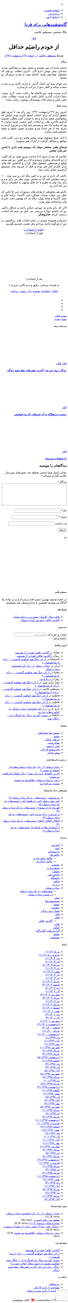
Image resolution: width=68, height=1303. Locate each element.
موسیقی (55, 937)
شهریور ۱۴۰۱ (50, 1020)
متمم (57, 736)
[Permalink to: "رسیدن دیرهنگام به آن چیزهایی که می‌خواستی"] (40, 404)
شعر (57, 897)
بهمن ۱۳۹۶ (50, 1129)
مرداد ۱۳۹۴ (51, 1189)
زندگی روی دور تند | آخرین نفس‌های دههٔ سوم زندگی (37, 370)
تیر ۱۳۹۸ (52, 1080)
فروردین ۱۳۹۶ (49, 1162)
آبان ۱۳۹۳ (52, 1199)
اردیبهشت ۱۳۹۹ (48, 1057)
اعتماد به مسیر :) (50, 770)
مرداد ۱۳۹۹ (51, 1050)
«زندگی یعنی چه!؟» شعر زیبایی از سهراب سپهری (31, 1226)
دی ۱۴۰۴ (52, 958)
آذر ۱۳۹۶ (52, 1136)
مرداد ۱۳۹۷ (51, 1110)
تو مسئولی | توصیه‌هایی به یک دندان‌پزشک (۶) (34, 797)
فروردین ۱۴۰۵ (49, 954)
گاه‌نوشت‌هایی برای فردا (46, 24)
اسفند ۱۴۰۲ (51, 984)
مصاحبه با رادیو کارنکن (46, 1287)
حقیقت (55, 864)
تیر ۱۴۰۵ (53, 951)
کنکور (56, 927)
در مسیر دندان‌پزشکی (40, 894)
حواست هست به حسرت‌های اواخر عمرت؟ (35, 1263)
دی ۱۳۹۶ (52, 1133)
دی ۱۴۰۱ (52, 1014)
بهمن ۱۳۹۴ (51, 1179)
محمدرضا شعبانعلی (48, 732)
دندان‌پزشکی (52, 887)
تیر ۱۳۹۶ (53, 1153)
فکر (34, 38)
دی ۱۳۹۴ (52, 1182)
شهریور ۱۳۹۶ (50, 1146)
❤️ (33, 1299)
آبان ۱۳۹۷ (52, 1100)
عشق (56, 904)
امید (57, 848)
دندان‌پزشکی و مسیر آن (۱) (44, 1223)
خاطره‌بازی (53, 868)
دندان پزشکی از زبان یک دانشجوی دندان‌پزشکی (33, 1213)
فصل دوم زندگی (50, 910)
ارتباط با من (53, 16)
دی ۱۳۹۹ (52, 1037)
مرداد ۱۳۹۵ (51, 1166)
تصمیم (36, 291)
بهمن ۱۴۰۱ (51, 1011)
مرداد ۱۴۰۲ (51, 997)
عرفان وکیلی (52, 739)
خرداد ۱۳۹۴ (51, 1195)
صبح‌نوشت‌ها (52, 901)
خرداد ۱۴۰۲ (51, 1004)
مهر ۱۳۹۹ (52, 1044)
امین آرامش (53, 746)
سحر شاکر (53, 752)
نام (64, 510)
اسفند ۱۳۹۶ (50, 1126)
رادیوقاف (54, 1284)
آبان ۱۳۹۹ (52, 1040)
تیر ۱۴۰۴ (53, 968)
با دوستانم (54, 851)
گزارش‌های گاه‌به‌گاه (48, 930)
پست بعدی (60, 319)
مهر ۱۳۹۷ (52, 1103)
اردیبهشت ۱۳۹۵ (48, 1176)
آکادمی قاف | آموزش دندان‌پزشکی (40, 620)
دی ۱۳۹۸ (52, 1063)
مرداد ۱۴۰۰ (51, 1030)
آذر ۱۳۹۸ (52, 1067)
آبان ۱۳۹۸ (52, 1070)
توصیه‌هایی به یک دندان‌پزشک (36, 891)
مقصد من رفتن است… (46, 1219)
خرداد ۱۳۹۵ (51, 1172)
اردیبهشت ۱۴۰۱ (48, 1024)
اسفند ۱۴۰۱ (51, 1007)
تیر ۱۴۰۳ (53, 978)
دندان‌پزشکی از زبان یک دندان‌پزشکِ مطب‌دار (34, 766)
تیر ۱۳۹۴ (53, 1192)
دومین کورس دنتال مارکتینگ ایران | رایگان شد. (33, 1260)
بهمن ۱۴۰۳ (51, 971)
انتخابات (45, 291)
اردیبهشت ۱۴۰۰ (48, 1034)
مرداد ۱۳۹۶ (51, 1149)
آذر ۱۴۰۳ (52, 974)
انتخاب (54, 291)
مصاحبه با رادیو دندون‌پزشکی (43, 1290)
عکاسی (55, 907)
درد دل (56, 884)
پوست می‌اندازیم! (50, 783)
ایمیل (63, 516)
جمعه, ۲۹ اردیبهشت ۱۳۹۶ (19, 55)
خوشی (56, 871)
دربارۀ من (54, 13)
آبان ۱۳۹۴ (52, 1186)
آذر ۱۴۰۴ (52, 961)
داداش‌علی (53, 874)
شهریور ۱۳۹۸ (50, 1073)
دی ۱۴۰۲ (52, 987)
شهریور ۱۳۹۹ (50, 1047)
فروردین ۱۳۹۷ (48, 1123)
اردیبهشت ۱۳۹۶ (48, 1159)
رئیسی (23, 291)
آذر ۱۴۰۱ (52, 1017)
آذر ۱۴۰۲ (52, 991)
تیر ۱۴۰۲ (53, 1001)
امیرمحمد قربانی (50, 749)
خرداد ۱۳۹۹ (51, 1053)
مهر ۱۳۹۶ (51, 1143)
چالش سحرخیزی (43, 858)
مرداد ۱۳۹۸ (51, 1077)
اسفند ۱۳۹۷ (51, 1090)
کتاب (57, 924)
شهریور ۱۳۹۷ (50, 1106)
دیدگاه (62, 481)
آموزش (55, 844)
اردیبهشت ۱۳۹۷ (48, 1119)
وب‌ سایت (61, 523)
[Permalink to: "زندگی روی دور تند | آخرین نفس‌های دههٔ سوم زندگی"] (40, 360)
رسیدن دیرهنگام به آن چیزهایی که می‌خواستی (40, 414)
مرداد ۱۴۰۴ (51, 964)
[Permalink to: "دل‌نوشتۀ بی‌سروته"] (40, 448)
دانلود (57, 881)
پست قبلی (61, 315)
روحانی (14, 291)
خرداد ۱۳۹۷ (51, 1116)
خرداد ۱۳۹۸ (50, 1083)
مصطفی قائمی (47, 55)
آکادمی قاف (46, 920)
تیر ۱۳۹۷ (53, 1113)
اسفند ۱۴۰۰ (51, 1027)
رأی (30, 291)
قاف (58, 363)
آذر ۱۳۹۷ (52, 1096)
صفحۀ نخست (52, 10)
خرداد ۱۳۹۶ (51, 1156)
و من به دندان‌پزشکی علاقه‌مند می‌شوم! (37, 780)
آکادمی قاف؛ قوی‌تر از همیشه (32, 652)
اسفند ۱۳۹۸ (51, 1060)
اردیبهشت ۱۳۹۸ (48, 1086)
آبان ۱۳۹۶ (51, 1139)
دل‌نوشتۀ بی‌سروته (56, 458)
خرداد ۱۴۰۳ (51, 981)
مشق (56, 934)
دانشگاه (55, 877)
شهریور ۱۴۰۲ (50, 994)
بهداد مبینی (53, 742)
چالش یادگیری (44, 861)
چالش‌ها (55, 854)
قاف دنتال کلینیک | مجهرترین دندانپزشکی (36, 616)
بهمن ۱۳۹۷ (51, 1093)
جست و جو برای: (56, 634)
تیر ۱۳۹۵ (53, 1169)
